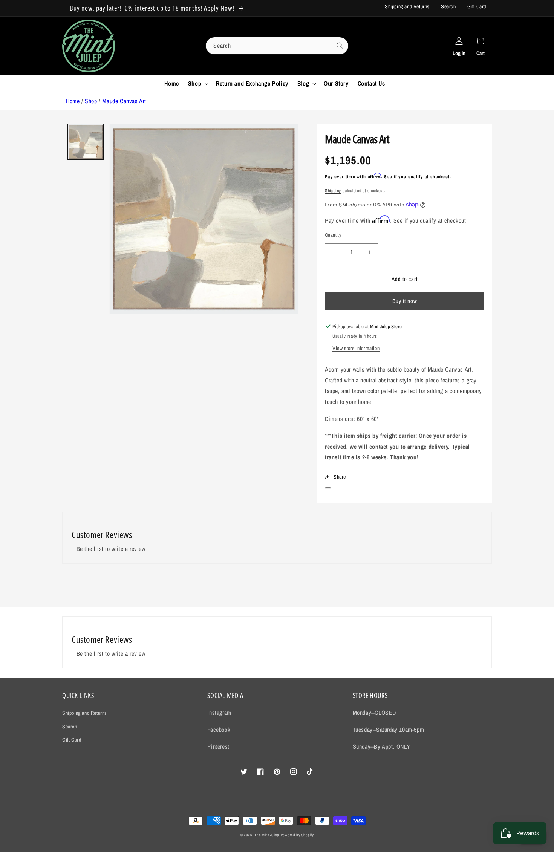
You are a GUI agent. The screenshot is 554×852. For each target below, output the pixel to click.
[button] (197, 83)
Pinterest (218, 746)
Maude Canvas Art (124, 101)
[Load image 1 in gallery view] (86, 142)
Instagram (219, 712)
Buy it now (404, 301)
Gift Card (476, 6)
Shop (91, 101)
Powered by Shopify (297, 834)
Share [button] (340, 476)
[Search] (340, 45)
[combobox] (277, 45)
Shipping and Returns (407, 6)
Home (73, 101)
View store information (356, 348)
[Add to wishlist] (328, 488)
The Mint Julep (266, 834)
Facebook (218, 729)
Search (448, 6)
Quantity (333, 235)
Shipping (333, 191)
